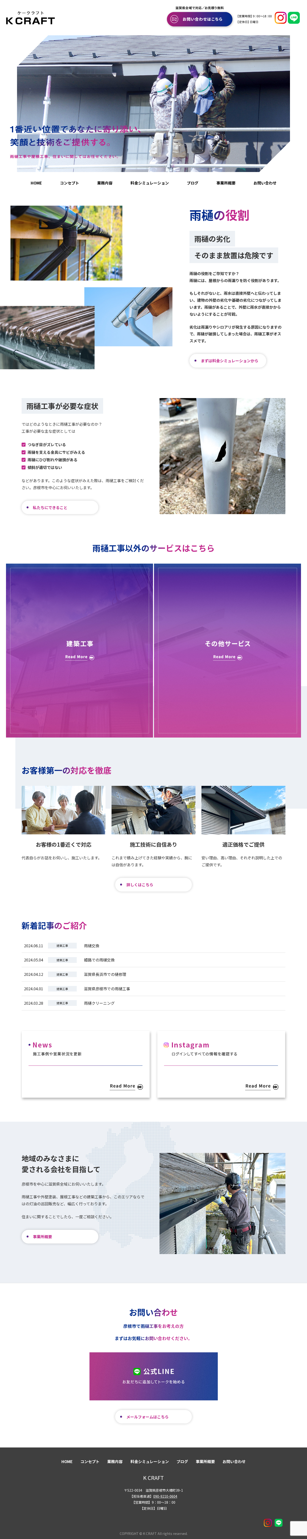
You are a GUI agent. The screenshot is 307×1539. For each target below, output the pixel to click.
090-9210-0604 (165, 1496)
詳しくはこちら (139, 884)
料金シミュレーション (149, 183)
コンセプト (69, 183)
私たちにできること (50, 507)
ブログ (192, 183)
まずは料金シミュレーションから (229, 360)
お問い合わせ (265, 183)
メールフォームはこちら (147, 1417)
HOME (36, 183)
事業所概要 (226, 183)
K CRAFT (153, 1477)
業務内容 (104, 183)
